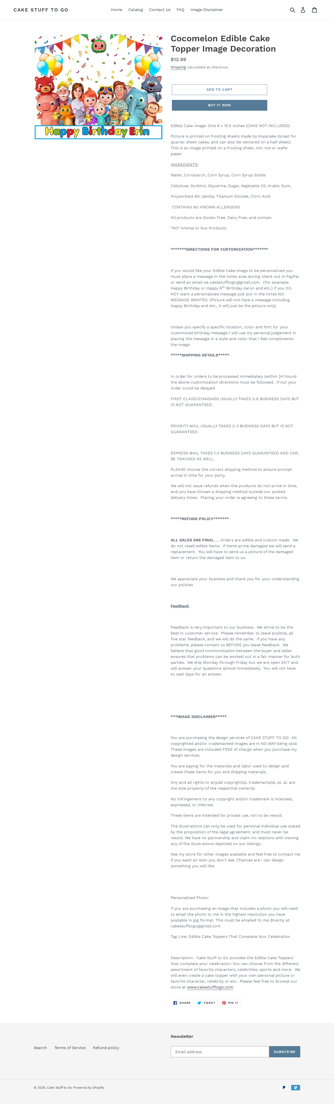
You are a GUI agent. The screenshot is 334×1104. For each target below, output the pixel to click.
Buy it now (219, 105)
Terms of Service (70, 1047)
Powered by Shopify (88, 1087)
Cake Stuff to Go (40, 10)
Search (40, 1047)
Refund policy (106, 1047)
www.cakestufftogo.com (210, 987)
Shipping (178, 67)
